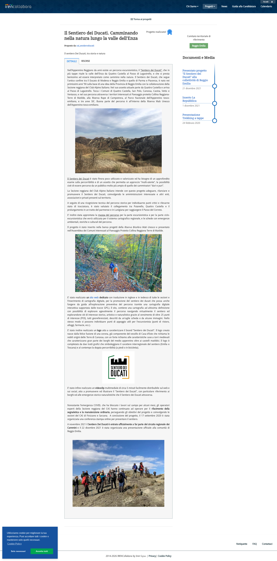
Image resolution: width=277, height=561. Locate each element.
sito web (94, 297)
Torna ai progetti (142, 19)
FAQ (254, 544)
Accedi (265, 2)
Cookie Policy (164, 556)
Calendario (266, 6)
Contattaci (267, 544)
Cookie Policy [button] (14, 544)
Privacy (152, 556)
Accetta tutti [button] (42, 551)
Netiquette (241, 544)
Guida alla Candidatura (244, 6)
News (224, 6)
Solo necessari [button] (18, 551)
